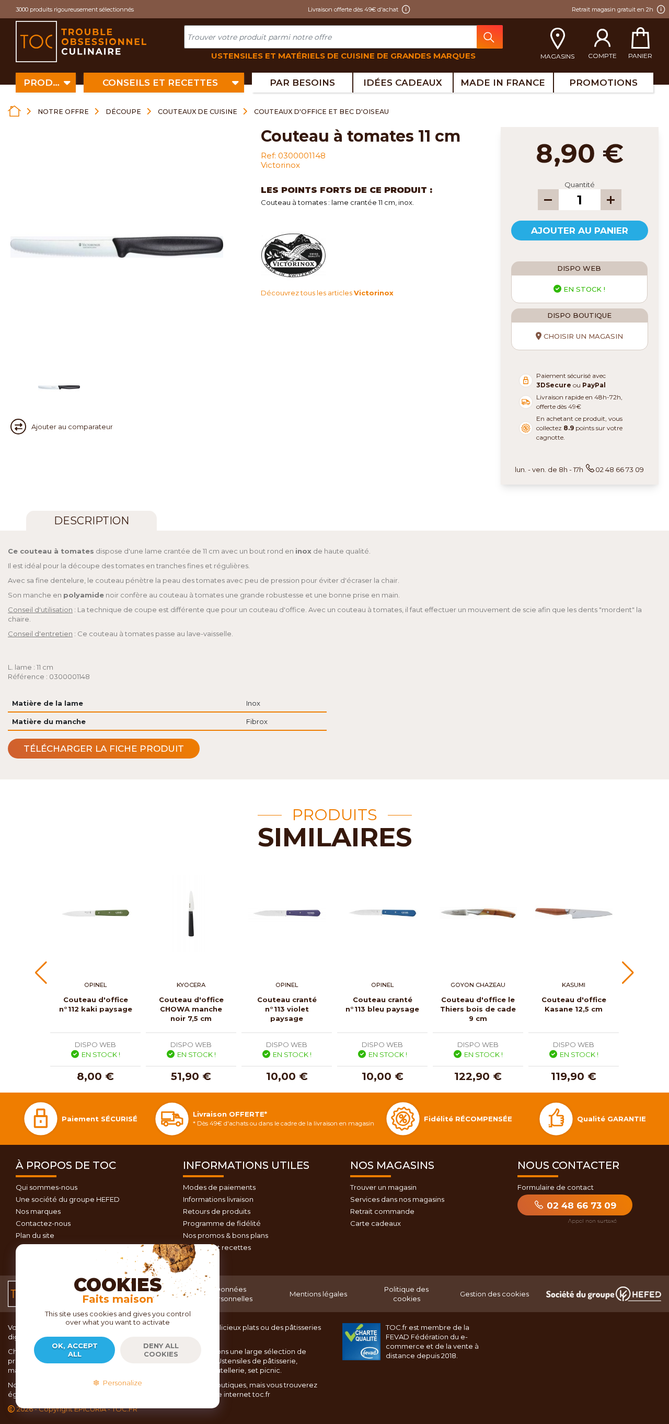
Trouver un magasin (383, 1187)
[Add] (611, 199)
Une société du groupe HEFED (68, 1199)
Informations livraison (218, 1199)
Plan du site (35, 1235)
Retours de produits (216, 1211)
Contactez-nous (43, 1223)
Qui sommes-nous (46, 1187)
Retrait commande (382, 1211)
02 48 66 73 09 (580, 1205)
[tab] (91, 521)
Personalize (121, 1383)
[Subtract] (548, 199)
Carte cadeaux (375, 1223)
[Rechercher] (490, 37)
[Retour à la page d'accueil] (14, 111)
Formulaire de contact (555, 1187)
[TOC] (82, 42)
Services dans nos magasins (397, 1199)
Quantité (579, 184)
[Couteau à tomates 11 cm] (59, 387)
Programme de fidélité (222, 1223)
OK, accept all (75, 1349)
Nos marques (38, 1211)
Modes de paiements (219, 1187)
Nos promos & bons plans (225, 1235)
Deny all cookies (161, 1349)
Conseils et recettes (217, 1247)
